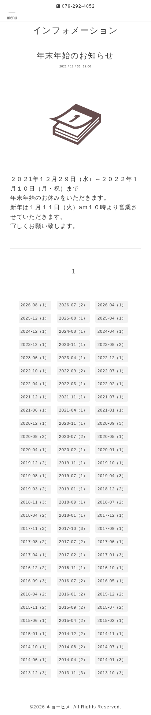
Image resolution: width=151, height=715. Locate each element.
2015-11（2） (35, 607)
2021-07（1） (111, 397)
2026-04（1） (111, 305)
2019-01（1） (73, 489)
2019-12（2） (35, 463)
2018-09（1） (73, 502)
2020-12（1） (35, 423)
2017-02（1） (73, 555)
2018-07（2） (111, 502)
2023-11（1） (73, 344)
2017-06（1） (111, 541)
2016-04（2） (35, 594)
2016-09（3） (35, 581)
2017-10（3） (73, 528)
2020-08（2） (35, 436)
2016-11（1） (73, 567)
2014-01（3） (111, 659)
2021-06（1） (35, 410)
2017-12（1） (111, 515)
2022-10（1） (35, 371)
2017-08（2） (35, 541)
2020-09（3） (111, 423)
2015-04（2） (73, 620)
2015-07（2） (111, 607)
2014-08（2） (73, 647)
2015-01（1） (35, 633)
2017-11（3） (35, 528)
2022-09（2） (73, 371)
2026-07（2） (73, 305)
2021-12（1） (35, 397)
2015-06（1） (35, 620)
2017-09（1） (111, 528)
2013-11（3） (73, 673)
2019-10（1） (111, 463)
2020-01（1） (111, 449)
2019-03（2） (35, 489)
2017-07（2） (73, 541)
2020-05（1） (111, 436)
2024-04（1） (111, 331)
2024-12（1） (35, 331)
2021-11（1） (73, 397)
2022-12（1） (111, 357)
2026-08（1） (35, 305)
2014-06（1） (35, 659)
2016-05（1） (111, 581)
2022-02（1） (111, 384)
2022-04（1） (35, 384)
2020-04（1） (35, 449)
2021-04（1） (73, 410)
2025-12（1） (35, 318)
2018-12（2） (111, 489)
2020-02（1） (73, 449)
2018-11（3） (35, 502)
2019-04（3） (111, 475)
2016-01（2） (73, 594)
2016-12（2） (35, 567)
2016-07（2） (73, 581)
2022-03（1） (73, 384)
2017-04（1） (35, 555)
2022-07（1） (111, 371)
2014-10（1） (35, 647)
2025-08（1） (73, 318)
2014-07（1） (111, 647)
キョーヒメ (58, 707)
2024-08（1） (73, 331)
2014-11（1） (111, 633)
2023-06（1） (35, 357)
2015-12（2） (111, 594)
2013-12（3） (35, 673)
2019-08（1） (35, 475)
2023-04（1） (73, 357)
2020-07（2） (73, 436)
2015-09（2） (73, 607)
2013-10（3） (111, 673)
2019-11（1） (73, 463)
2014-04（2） (73, 659)
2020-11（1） (73, 423)
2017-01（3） (111, 555)
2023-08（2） (111, 344)
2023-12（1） (35, 344)
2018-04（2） (35, 515)
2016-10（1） (111, 567)
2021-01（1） (111, 410)
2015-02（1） (111, 620)
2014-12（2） (73, 633)
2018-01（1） (73, 515)
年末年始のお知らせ (75, 55)
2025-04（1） (111, 318)
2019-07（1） (73, 475)
